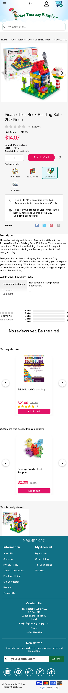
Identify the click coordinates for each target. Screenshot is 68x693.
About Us (8, 553)
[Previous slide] (5, 383)
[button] (7, 158)
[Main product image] (34, 101)
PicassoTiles (20, 144)
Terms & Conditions (13, 570)
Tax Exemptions (43, 564)
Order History (42, 559)
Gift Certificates (11, 581)
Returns (7, 587)
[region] (34, 73)
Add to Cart (41, 157)
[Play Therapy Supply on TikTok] (52, 671)
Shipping (8, 559)
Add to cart (34, 411)
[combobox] (35, 27)
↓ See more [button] (6, 293)
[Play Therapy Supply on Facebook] (8, 671)
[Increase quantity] (21, 158)
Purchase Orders (12, 576)
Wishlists (39, 570)
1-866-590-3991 (34, 541)
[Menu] (4, 3)
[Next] (61, 73)
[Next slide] (62, 383)
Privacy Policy (10, 564)
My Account (41, 553)
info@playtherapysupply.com (34, 623)
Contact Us (9, 593)
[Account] (46, 3)
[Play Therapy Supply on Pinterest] (19, 671)
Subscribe (57, 658)
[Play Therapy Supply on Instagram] (30, 671)
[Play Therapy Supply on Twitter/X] (41, 671)
